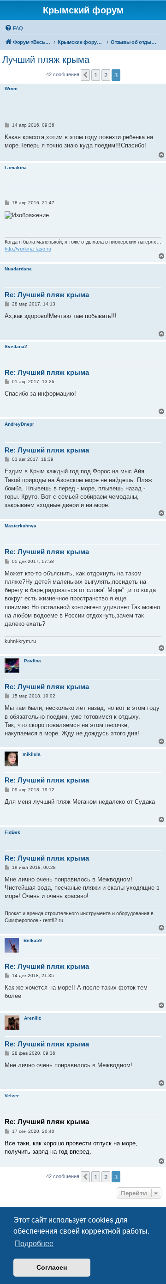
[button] (85, 74)
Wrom (11, 88)
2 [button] (105, 75)
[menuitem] (14, 28)
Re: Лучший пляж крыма (47, 295)
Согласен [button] (51, 1267)
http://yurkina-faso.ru (28, 248)
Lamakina (16, 167)
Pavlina (32, 660)
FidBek (12, 832)
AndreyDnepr (19, 424)
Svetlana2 (16, 346)
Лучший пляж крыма (45, 60)
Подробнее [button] (34, 1243)
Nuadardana (18, 268)
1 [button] (95, 75)
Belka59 (33, 940)
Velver (12, 1095)
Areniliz (32, 1018)
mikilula (32, 754)
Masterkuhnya (20, 525)
